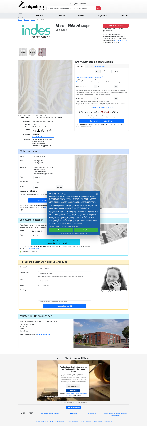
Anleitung (124, 15)
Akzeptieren (73, 390)
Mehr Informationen (73, 386)
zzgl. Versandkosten (120, 40)
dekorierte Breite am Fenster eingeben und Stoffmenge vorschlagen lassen (101, 82)
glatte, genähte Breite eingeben (87, 80)
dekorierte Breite (81, 86)
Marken (39, 15)
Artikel (22, 156)
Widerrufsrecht (60, 422)
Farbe (104, 71)
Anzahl (78, 71)
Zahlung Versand (85, 422)
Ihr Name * (23, 267)
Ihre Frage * (24, 290)
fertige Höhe (79, 98)
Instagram (92, 414)
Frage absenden (63, 306)
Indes (33, 20)
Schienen (61, 15)
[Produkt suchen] (98, 8)
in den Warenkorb (46, 200)
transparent (36, 134)
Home (20, 20)
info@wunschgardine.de (51, 414)
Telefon (22, 280)
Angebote (102, 15)
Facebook (74, 414)
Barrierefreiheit (73, 422)
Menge (22, 186)
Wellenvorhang (100, 66)
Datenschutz (98, 422)
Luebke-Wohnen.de (43, 334)
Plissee (81, 15)
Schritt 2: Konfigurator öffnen (101, 121)
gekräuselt (80, 66)
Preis (21, 161)
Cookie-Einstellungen (41, 422)
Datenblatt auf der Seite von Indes (43, 137)
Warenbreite (24, 182)
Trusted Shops (77, 395)
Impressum (108, 422)
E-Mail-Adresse (24, 272)
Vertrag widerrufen (73, 408)
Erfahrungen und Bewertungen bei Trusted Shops (115, 415)
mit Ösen (89, 66)
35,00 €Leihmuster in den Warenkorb (55, 241)
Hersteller (23, 167)
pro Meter (116, 25)
